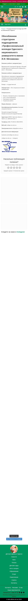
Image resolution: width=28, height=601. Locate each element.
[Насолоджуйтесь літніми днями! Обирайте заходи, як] (14, 392)
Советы (14, 580)
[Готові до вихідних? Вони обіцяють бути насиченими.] (14, 451)
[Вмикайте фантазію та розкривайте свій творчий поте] (14, 407)
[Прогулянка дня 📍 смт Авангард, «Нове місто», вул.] (14, 317)
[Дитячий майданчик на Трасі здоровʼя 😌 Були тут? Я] (14, 526)
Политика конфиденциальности (11, 594)
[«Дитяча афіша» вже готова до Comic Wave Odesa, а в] (14, 302)
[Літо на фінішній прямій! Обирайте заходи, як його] (14, 272)
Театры (14, 562)
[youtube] (20, 6)
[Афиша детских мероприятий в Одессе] (14, 552)
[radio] (8, 168)
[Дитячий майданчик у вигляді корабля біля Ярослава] (14, 377)
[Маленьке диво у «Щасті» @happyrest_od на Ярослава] (14, 437)
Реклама (15, 587)
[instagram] (17, 592)
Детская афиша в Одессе (14, 554)
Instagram (21, 232)
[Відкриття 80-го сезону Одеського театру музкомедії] (14, 347)
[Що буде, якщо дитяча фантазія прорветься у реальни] (14, 481)
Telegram (23, 3)
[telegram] (22, 6)
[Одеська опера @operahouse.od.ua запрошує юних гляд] (14, 332)
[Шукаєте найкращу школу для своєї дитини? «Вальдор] (14, 466)
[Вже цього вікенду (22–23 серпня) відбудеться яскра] (14, 362)
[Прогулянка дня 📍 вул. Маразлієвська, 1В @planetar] (14, 422)
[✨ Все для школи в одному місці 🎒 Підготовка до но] (14, 511)
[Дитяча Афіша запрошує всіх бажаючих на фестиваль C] (14, 257)
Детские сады (14, 565)
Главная (3, 28)
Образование (14, 571)
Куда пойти (7, 24)
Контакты (14, 583)
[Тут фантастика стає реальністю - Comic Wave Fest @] (14, 496)
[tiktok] (25, 6)
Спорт (14, 574)
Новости (14, 557)
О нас (21, 587)
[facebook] (15, 592)
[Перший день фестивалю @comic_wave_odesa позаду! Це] (14, 242)
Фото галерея (14, 568)
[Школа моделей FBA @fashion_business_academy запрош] (14, 287)
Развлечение (14, 577)
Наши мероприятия (14, 590)
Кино (14, 559)
